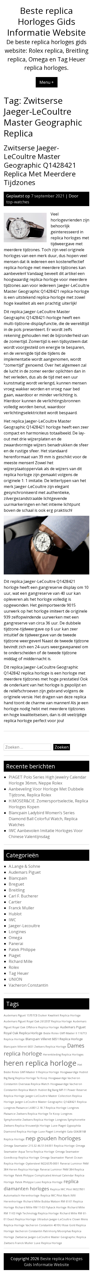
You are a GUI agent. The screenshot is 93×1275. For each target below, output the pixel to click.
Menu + (46, 82)
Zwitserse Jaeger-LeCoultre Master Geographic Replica (50, 1237)
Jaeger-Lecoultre (24, 925)
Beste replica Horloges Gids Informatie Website (46, 21)
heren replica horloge (40, 1063)
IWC (12, 919)
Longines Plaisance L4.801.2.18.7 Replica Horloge (35, 1108)
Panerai (16, 943)
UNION (15, 979)
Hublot (15, 914)
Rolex (14, 967)
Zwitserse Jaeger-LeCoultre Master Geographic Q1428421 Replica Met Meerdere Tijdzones (40, 165)
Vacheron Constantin (28, 985)
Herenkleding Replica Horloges (63, 1054)
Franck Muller (21, 908)
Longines (17, 931)
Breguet (16, 884)
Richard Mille (20, 961)
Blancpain (18, 878)
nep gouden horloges (53, 1138)
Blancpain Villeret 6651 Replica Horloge (54, 1039)
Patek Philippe (22, 949)
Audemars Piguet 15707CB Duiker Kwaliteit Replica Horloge (42, 1015)
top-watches (17, 202)
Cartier (15, 902)
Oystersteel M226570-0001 (42, 1163)
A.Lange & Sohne (24, 866)
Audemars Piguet (25, 872)
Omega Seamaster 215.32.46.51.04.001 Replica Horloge (39, 1145)
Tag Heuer (19, 973)
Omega (15, 937)
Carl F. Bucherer (23, 896)
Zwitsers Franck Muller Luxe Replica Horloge (33, 1243)
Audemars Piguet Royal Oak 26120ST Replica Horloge (38, 1021)
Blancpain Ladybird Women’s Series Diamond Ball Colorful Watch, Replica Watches (43, 818)
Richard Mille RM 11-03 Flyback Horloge (40, 1207)
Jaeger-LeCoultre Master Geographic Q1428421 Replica (51, 1102)
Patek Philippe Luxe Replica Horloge (38, 1182)
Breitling (17, 890)
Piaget (15, 955)
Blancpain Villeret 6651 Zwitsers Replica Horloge (35, 1046)
